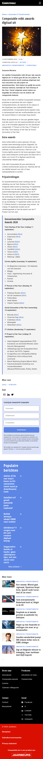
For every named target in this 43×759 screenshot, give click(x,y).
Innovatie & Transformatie (19, 14)
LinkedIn (28, 711)
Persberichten (27, 679)
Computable (32, 65)
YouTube (28, 715)
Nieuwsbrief (6, 706)
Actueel (23, 62)
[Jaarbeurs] (21, 754)
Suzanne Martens (9, 70)
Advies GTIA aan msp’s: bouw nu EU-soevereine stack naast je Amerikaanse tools (10, 484)
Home (4, 14)
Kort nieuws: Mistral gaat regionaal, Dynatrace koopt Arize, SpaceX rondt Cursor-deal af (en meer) (28, 588)
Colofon (5, 683)
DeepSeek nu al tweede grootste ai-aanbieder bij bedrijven (27, 615)
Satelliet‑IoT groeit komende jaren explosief (10, 502)
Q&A (20, 234)
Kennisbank (6, 675)
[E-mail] (4, 394)
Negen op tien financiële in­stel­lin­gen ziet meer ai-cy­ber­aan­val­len (28, 627)
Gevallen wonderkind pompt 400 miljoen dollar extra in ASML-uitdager (28, 640)
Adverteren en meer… (30, 675)
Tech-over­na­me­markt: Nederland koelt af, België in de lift (27, 602)
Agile (4, 384)
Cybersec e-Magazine (10, 688)
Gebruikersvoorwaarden (12, 738)
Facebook (28, 702)
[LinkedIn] (8, 394)
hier (15, 449)
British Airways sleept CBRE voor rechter (10, 518)
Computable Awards (10, 679)
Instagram (29, 719)
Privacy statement (9, 744)
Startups (12, 384)
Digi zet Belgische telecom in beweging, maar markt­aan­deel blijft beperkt (28, 652)
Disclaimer (6, 732)
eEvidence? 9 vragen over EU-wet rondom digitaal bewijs (10, 534)
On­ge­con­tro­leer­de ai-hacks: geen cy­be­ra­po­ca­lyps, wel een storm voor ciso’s (10, 554)
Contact (5, 702)
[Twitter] (12, 394)
